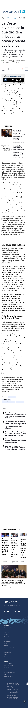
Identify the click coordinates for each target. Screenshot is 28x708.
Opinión (6, 645)
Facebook (4, 611)
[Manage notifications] (24, 701)
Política (9, 17)
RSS (5, 674)
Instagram (8, 611)
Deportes (6, 639)
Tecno (5, 654)
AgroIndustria (7, 652)
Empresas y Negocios (9, 648)
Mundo (5, 643)
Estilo (5, 650)
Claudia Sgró (6, 399)
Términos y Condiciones (10, 670)
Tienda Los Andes (8, 665)
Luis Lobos (12, 397)
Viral (5, 656)
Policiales (6, 636)
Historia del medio (8, 676)
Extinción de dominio (9, 402)
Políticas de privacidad (9, 672)
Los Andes (2, 18)
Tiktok (11, 611)
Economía (6, 632)
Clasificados (7, 668)
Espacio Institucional (9, 659)
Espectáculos (7, 641)
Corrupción (20, 402)
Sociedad (6, 634)
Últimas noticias (8, 628)
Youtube (19, 611)
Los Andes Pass (8, 663)
